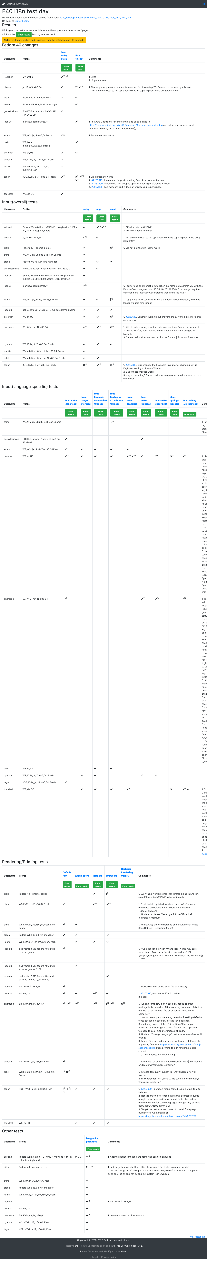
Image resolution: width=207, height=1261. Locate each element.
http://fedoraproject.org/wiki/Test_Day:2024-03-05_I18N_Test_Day (95, 17)
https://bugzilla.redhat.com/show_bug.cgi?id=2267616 (167, 1116)
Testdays (69, 1245)
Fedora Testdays (16, 4)
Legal (95, 1257)
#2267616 (146, 993)
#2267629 (146, 1088)
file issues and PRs (97, 1251)
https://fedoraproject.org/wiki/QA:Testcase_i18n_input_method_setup (126, 125)
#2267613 (130, 316)
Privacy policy (108, 1257)
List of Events (22, 20)
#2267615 (130, 365)
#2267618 (97, 180)
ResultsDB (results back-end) (95, 1245)
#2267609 (97, 183)
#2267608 (97, 187)
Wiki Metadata (197, 1236)
